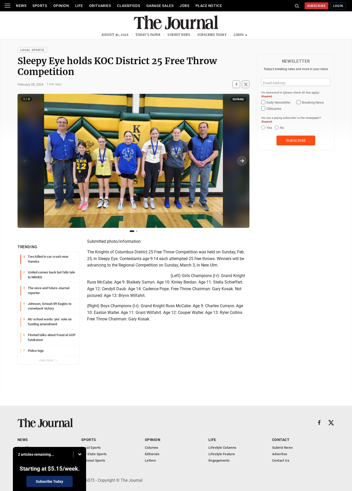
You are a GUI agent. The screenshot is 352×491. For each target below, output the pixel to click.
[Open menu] (7, 5)
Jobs (184, 6)
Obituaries (100, 6)
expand (238, 99)
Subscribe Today (212, 35)
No (282, 128)
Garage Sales (160, 6)
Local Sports (32, 50)
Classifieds (128, 6)
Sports (39, 6)
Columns (151, 448)
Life (79, 6)
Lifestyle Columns (222, 448)
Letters (150, 460)
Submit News (178, 35)
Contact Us (280, 460)
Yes (269, 128)
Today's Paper (148, 35)
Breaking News (313, 102)
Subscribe (316, 6)
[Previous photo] (25, 160)
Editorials (152, 454)
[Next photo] (242, 160)
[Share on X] (245, 84)
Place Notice (209, 6)
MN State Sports (94, 454)
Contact (280, 440)
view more (46, 360)
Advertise (279, 454)
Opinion (61, 6)
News (21, 6)
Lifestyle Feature (221, 454)
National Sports (93, 460)
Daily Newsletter (278, 102)
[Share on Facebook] (236, 84)
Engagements (219, 460)
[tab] (132, 231)
